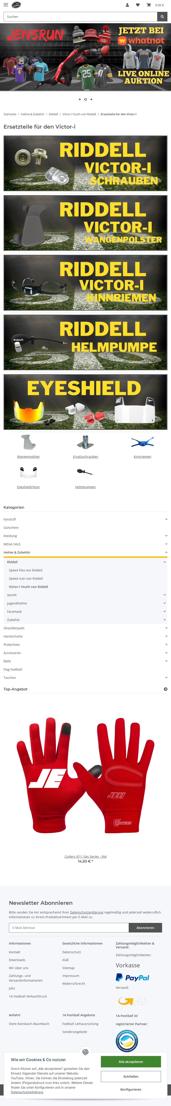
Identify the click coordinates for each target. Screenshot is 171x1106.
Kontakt (14, 952)
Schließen (130, 1076)
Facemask (14, 611)
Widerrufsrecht (73, 983)
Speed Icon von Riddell (26, 578)
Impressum (70, 976)
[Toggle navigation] (6, 3)
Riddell (12, 562)
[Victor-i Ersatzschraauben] (85, 163)
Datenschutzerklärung (86, 912)
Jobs (12, 988)
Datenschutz (71, 952)
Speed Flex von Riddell (26, 570)
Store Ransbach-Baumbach (29, 1024)
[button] (127, 4)
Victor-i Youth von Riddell (28, 587)
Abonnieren (145, 928)
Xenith (12, 595)
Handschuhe (13, 636)
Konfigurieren (130, 1089)
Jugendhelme (17, 603)
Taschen (10, 677)
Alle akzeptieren (131, 1062)
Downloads (17, 960)
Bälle (7, 661)
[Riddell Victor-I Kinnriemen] (85, 282)
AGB (65, 960)
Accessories (12, 653)
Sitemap (68, 968)
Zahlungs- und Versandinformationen (26, 978)
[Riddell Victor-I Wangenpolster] (85, 222)
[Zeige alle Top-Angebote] (165, 689)
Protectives (12, 644)
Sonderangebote (74, 1032)
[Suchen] (162, 16)
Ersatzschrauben (85, 456)
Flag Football (13, 669)
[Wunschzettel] (137, 4)
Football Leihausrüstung (80, 1024)
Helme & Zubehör (17, 552)
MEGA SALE (12, 544)
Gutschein (11, 527)
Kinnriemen (142, 456)
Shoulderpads (14, 628)
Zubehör (13, 620)
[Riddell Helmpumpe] (85, 342)
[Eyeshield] (85, 401)
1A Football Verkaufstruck (28, 996)
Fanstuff (10, 519)
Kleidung (10, 536)
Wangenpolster (28, 456)
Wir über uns (18, 968)
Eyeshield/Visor (28, 487)
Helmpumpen (85, 487)
